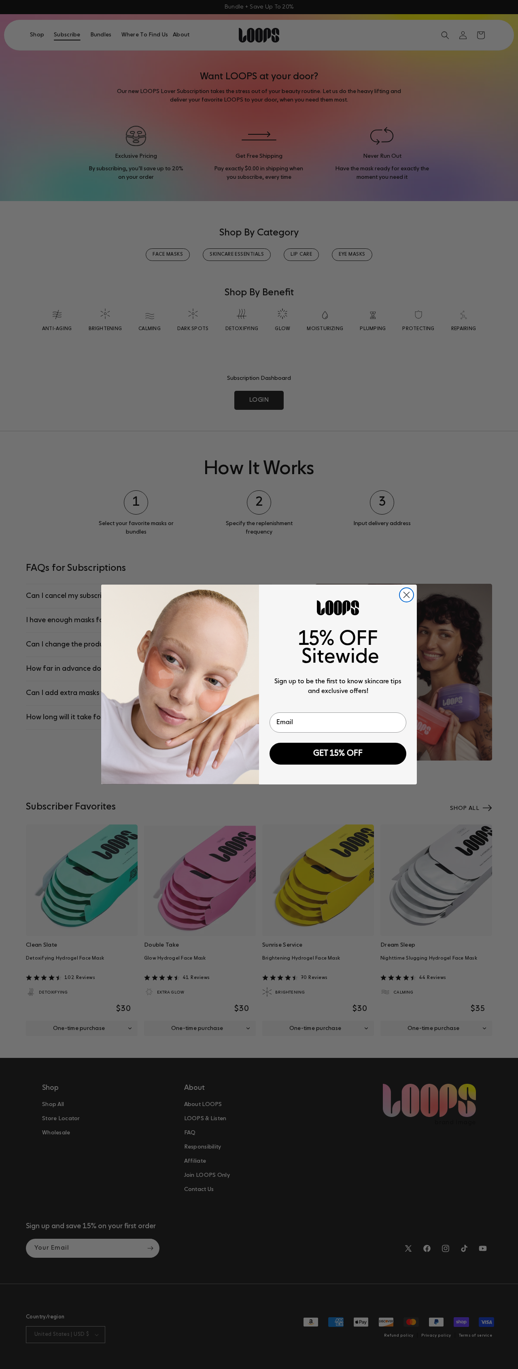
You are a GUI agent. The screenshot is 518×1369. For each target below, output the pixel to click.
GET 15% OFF (338, 754)
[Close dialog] (406, 595)
